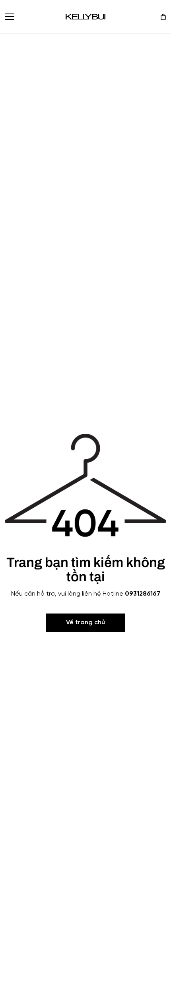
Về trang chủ (85, 622)
